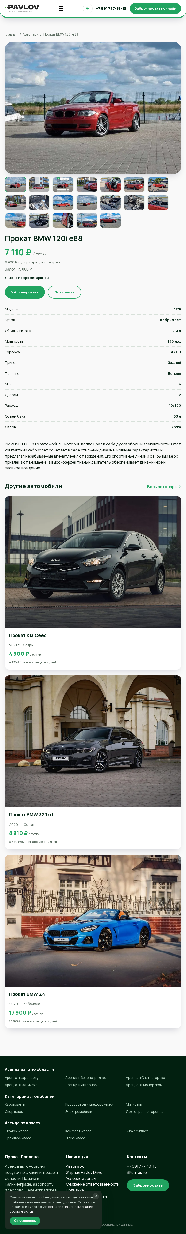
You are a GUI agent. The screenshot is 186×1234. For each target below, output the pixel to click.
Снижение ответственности (92, 1184)
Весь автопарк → (164, 486)
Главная (11, 34)
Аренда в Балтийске (21, 1085)
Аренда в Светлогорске (145, 1077)
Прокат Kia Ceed (28, 635)
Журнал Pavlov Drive (84, 1172)
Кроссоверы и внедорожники (89, 1104)
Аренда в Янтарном (81, 1085)
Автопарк (30, 34)
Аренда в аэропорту (21, 1077)
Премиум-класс (18, 1138)
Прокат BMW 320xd (31, 815)
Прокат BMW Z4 (27, 994)
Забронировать (25, 292)
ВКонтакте (137, 1172)
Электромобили (78, 1111)
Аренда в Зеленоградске (85, 1077)
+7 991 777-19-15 (111, 8)
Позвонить (64, 292)
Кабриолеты (15, 1104)
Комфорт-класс (78, 1131)
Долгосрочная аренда (144, 1111)
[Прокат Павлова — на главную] (22, 8)
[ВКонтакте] (88, 8)
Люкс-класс (75, 1138)
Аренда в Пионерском (144, 1085)
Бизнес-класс (137, 1131)
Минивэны (134, 1104)
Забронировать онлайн (155, 8)
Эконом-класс (16, 1131)
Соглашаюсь (25, 1221)
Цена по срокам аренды (28, 277)
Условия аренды (81, 1178)
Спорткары (14, 1111)
